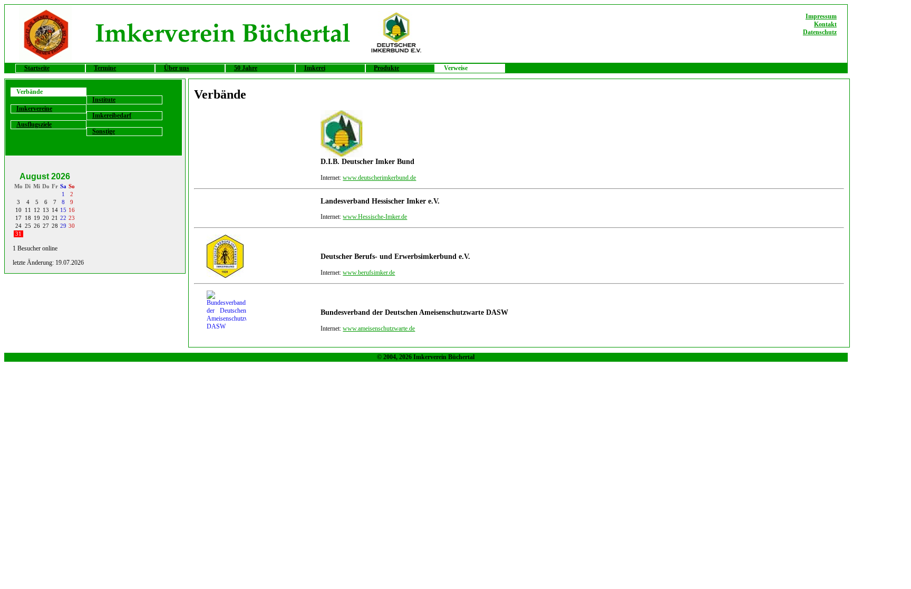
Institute (103, 99)
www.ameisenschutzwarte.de (379, 328)
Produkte (386, 68)
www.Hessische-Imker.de (375, 216)
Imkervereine (34, 108)
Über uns (176, 68)
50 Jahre (245, 68)
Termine (105, 68)
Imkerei (314, 68)
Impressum (821, 16)
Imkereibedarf (111, 115)
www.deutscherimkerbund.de (379, 177)
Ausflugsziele (34, 124)
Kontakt (825, 24)
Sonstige (103, 131)
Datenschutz (820, 32)
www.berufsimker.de (369, 272)
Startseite (37, 68)
